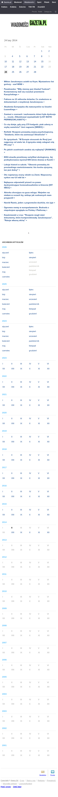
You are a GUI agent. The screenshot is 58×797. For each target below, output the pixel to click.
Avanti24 (41, 7)
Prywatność (51, 781)
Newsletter (42, 775)
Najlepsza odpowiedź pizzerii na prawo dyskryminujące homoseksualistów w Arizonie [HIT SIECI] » (28, 185)
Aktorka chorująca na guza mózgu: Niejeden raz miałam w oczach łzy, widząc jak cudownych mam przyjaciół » (27, 195)
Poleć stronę (6, 787)
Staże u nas (30, 781)
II (11, 364)
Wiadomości (29, 2)
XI (39, 369)
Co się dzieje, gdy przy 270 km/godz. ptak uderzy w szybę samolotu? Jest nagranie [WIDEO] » (28, 125)
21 (35, 67)
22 (42, 67)
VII (3, 369)
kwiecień (6, 267)
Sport (39, 2)
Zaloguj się (48, 11)
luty (3, 257)
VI (48, 364)
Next (54, 2)
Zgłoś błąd (17, 787)
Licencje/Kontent (25, 784)
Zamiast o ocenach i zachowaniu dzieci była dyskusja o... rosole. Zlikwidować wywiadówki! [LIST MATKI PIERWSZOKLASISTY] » (30, 117)
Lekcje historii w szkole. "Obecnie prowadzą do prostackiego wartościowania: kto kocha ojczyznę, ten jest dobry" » (28, 167)
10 (6, 61)
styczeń (5, 252)
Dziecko (22, 7)
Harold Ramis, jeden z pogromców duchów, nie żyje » (29, 203)
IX (21, 369)
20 (27, 67)
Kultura (4, 7)
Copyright (5, 781)
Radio (40, 11)
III (21, 364)
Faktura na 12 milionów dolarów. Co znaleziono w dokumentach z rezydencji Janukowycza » (27, 100)
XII (48, 369)
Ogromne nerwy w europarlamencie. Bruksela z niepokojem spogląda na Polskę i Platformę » (26, 208)
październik (34, 304)
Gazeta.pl (7, 2)
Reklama (41, 781)
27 (27, 72)
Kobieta (13, 7)
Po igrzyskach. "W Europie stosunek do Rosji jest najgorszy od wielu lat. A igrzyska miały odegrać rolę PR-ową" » (29, 142)
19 (20, 67)
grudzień (33, 313)
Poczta (34, 11)
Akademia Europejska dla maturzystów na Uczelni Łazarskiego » (28, 108)
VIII (12, 369)
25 (13, 72)
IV (30, 364)
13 (27, 61)
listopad (32, 309)
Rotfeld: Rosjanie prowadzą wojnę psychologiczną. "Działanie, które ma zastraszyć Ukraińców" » (28, 133)
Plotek (46, 2)
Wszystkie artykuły (10, 784)
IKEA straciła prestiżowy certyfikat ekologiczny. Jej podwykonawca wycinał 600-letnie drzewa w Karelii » (29, 158)
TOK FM (31, 7)
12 (20, 61)
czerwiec (6, 277)
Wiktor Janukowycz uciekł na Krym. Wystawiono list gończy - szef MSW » (29, 82)
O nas (22, 781)
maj (3, 272)
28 (35, 72)
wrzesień (33, 299)
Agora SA (14, 781)
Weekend (18, 2)
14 (35, 61)
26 (20, 72)
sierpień (32, 257)
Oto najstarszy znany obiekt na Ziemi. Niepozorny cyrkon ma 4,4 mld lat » (28, 176)
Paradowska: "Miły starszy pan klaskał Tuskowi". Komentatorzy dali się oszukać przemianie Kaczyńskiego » (27, 92)
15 (42, 61)
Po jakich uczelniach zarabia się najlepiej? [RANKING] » (30, 150)
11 (13, 61)
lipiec (31, 252)
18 (13, 67)
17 (6, 67)
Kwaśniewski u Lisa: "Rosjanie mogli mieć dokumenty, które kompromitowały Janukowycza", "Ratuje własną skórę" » (28, 217)
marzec (5, 262)
